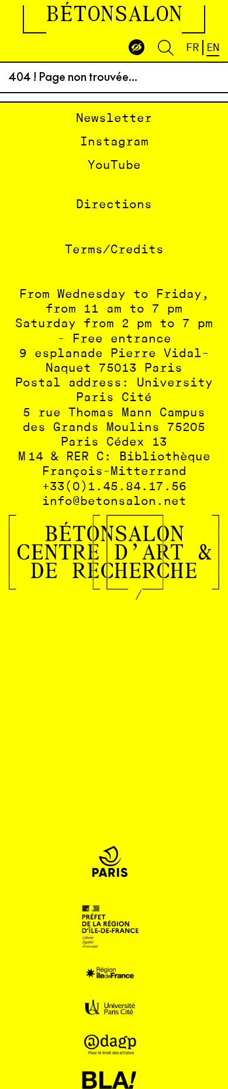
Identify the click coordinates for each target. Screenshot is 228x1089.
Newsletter (114, 119)
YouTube (114, 166)
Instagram (114, 142)
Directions (114, 205)
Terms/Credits (114, 250)
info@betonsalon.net (114, 502)
